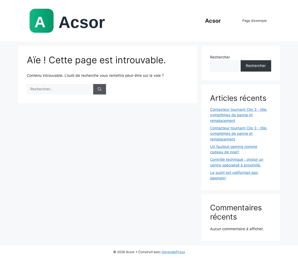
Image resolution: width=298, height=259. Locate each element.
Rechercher (220, 57)
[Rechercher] (99, 89)
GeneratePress (173, 252)
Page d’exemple (254, 21)
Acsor (213, 20)
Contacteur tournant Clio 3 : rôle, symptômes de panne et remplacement (238, 115)
